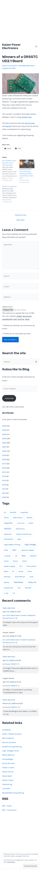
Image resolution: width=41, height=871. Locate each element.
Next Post (20, 220)
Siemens (7, 577)
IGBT (14, 550)
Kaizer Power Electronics (11, 46)
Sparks (6, 582)
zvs (13, 593)
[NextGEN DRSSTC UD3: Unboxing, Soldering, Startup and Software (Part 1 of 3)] (27, 164)
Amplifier (24, 512)
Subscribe (9, 398)
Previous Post (20, 215)
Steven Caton (8, 780)
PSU (20, 566)
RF (13, 571)
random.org (27, 117)
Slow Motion (20, 577)
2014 (4, 476)
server (20, 571)
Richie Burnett (8, 763)
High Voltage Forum (10, 751)
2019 (4, 455)
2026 (4, 426)
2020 (4, 451)
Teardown (18, 582)
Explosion (8, 534)
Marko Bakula (8, 755)
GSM (19, 539)
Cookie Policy (11, 862)
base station (18, 518)
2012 (4, 485)
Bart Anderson (8, 738)
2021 (4, 447)
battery (29, 518)
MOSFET (33, 556)
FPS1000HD (8, 539)
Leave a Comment (9, 65)
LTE (16, 556)
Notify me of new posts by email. (17, 333)
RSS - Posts (7, 806)
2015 (4, 472)
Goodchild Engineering (12, 746)
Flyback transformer (24, 534)
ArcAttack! (6, 730)
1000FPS (13, 512)
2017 (4, 464)
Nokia (24, 561)
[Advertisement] (20, 20)
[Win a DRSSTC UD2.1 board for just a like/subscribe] (10, 171)
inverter (7, 556)
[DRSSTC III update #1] (10, 194)
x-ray (6, 593)
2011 (4, 489)
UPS (19, 588)
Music (15, 561)
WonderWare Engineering (13, 793)
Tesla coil (32, 582)
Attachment (7, 307)
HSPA (6, 550)
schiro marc (30, 123)
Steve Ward (7, 776)
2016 (4, 468)
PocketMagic (7, 759)
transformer (8, 588)
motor (6, 561)
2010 (4, 493)
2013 (4, 480)
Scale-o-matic (8, 767)
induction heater (27, 550)
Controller (21, 523)
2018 (4, 459)
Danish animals (9, 742)
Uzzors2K (6, 788)
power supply (9, 566)
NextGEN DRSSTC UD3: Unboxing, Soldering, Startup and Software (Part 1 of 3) (26, 173)
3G (5, 512)
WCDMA (28, 588)
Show (29, 571)
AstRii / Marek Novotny (12, 734)
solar (31, 577)
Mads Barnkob (9, 608)
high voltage (30, 544)
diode (31, 523)
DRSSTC (7, 528)
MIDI (24, 556)
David (8, 126)
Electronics (20, 529)
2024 (4, 434)
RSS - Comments (9, 810)
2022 (4, 443)
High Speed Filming (12, 545)
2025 (4, 430)
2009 (4, 497)
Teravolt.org (7, 784)
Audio (6, 518)
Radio (6, 571)
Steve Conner (7, 772)
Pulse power (31, 566)
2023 (4, 438)
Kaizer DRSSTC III (12, 664)
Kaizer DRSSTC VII (12, 707)
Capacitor (8, 523)
